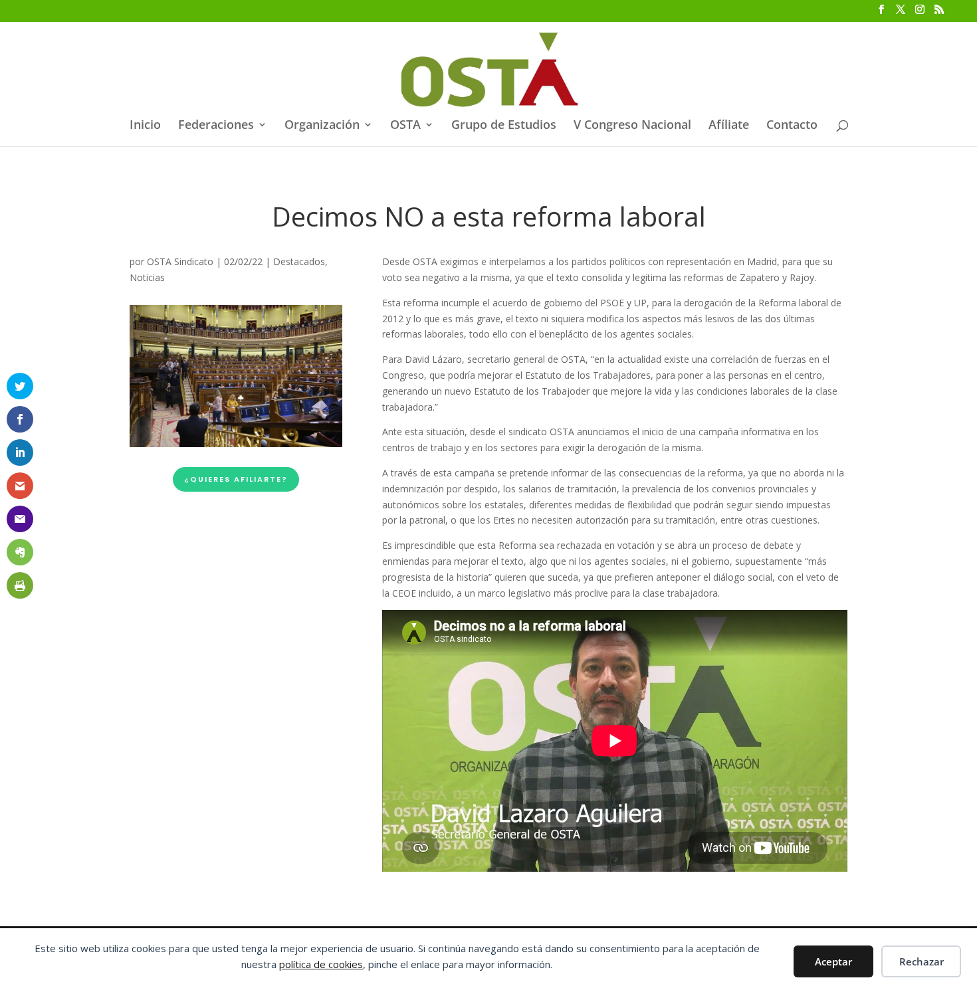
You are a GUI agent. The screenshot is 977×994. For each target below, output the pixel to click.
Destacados (299, 261)
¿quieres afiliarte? (236, 479)
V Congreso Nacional (632, 126)
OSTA (405, 126)
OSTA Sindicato (180, 261)
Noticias (147, 277)
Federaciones (216, 126)
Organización (322, 126)
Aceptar (833, 961)
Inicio (145, 126)
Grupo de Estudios (503, 126)
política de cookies (321, 964)
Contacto (791, 126)
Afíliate (728, 126)
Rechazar (921, 961)
